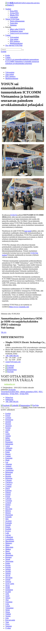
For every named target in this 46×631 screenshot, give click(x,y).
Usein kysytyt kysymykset (19, 33)
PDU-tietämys (15, 41)
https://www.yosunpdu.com (19, 307)
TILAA (3, 332)
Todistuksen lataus (16, 31)
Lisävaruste (14, 17)
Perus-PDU (14, 11)
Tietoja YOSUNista (12, 19)
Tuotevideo (14, 23)
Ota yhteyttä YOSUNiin (13, 45)
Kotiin (7, 55)
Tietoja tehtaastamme (17, 21)
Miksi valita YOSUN (17, 29)
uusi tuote (27, 231)
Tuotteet (8, 9)
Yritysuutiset (14, 37)
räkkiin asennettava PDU (29, 392)
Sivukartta (12, 390)
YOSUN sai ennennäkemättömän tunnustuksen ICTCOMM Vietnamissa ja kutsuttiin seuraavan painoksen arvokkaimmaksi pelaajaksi (22, 61)
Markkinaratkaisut (16, 43)
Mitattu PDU (14, 15)
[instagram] (24, 405)
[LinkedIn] (14, 405)
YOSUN (13, 215)
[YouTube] (34, 405)
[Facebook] (5, 405)
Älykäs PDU (14, 13)
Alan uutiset (14, 39)
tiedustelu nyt (9, 384)
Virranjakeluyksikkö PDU (10, 392)
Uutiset (7, 35)
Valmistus (13, 25)
